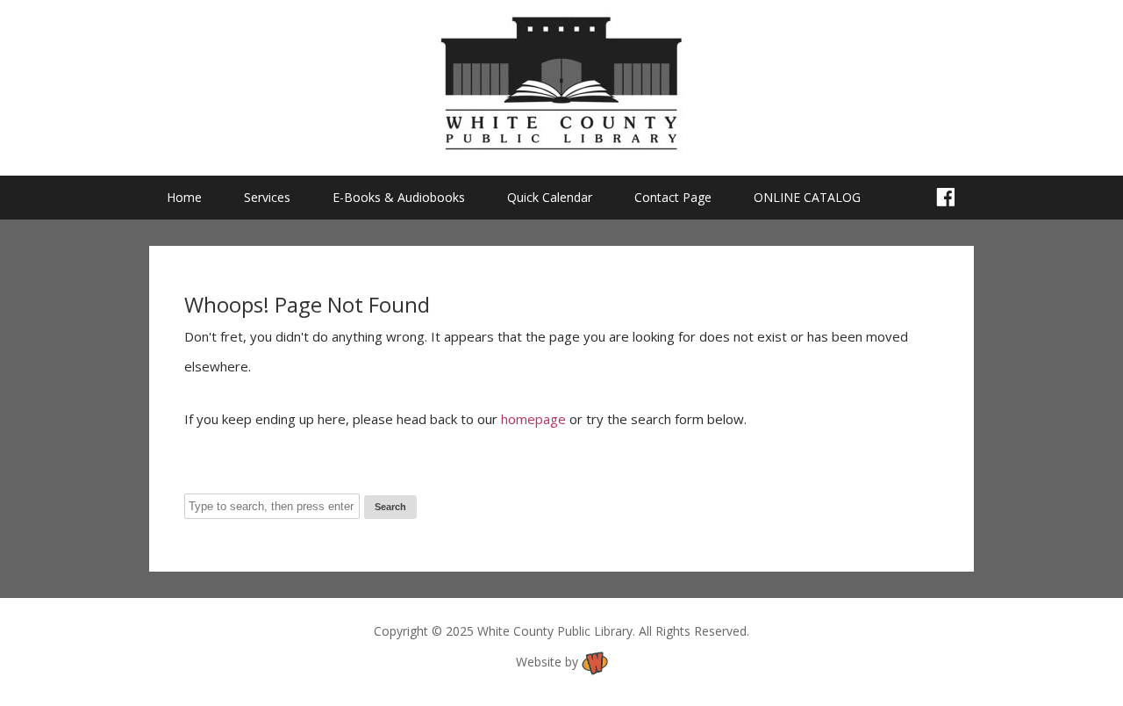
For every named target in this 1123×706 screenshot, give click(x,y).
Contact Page (673, 197)
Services (267, 197)
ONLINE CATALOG (807, 197)
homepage (533, 419)
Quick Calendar (549, 197)
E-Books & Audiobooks (399, 197)
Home (184, 197)
